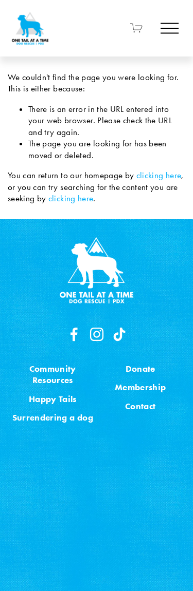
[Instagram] (97, 334)
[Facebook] (74, 334)
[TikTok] (119, 334)
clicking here (158, 175)
